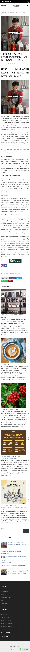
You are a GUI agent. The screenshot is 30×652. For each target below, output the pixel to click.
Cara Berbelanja (5, 617)
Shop (2, 594)
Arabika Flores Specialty (14, 245)
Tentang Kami (4, 591)
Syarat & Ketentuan (17, 644)
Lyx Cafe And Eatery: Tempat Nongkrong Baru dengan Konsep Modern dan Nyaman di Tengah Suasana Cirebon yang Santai (18, 571)
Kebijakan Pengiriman (6, 620)
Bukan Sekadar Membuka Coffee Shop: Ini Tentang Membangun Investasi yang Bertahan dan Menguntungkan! (13, 551)
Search (2, 528)
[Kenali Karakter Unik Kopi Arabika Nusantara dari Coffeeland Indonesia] (4, 545)
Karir (25, 644)
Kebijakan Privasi (8, 644)
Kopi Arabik (21, 240)
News (7, 10)
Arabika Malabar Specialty (15, 247)
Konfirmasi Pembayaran (6, 626)
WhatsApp (5, 280)
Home (2, 10)
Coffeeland (4, 240)
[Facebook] (4, 636)
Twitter (19, 278)
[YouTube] (7, 636)
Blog (2, 600)
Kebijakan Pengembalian (7, 623)
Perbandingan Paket (6, 597)
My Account (4, 614)
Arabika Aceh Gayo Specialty (15, 241)
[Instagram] (2, 636)
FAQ (19, 646)
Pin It (11, 280)
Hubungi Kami (4, 603)
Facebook (13, 278)
